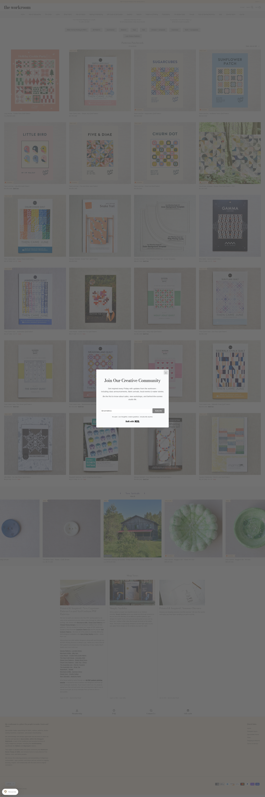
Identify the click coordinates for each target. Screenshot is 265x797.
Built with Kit (132, 421)
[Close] (166, 372)
